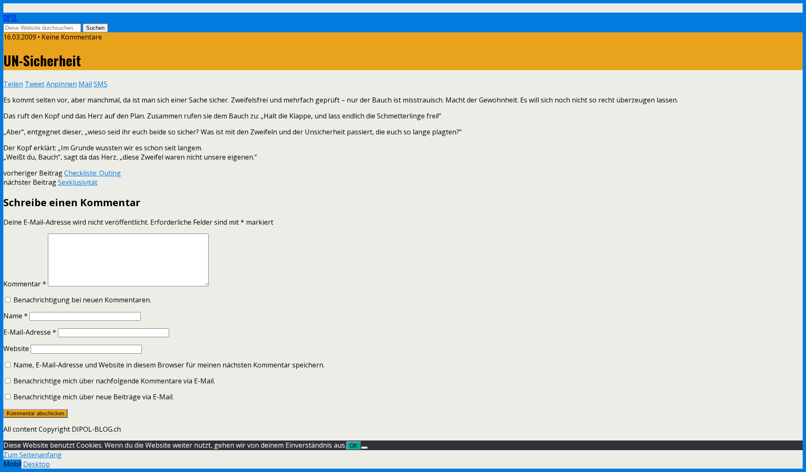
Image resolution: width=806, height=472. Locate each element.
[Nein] (364, 447)
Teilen (13, 84)
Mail (85, 84)
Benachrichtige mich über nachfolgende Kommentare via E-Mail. (114, 380)
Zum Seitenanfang (32, 454)
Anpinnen (61, 84)
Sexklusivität (77, 182)
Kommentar (24, 283)
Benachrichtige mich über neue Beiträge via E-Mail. (93, 396)
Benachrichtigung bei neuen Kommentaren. (82, 299)
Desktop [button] (36, 464)
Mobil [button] (12, 464)
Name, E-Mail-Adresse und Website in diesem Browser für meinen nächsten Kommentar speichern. (168, 365)
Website (16, 348)
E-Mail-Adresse (29, 332)
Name (15, 315)
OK (354, 446)
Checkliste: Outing (92, 173)
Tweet (34, 84)
